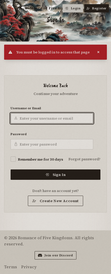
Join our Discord (58, 255)
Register (99, 8)
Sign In (59, 174)
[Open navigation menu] (9, 8)
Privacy (29, 267)
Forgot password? (84, 159)
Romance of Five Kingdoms (51, 8)
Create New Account (59, 200)
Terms (10, 267)
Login (76, 8)
